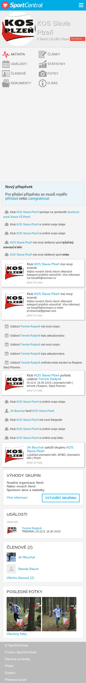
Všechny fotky (17, 634)
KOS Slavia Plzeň (28, 212)
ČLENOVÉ (18, 73)
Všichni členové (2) (20, 578)
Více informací (17, 497)
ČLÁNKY (53, 54)
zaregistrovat (38, 198)
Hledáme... (77, 38)
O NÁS (52, 83)
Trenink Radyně (30, 326)
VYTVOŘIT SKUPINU (60, 498)
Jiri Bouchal (17, 411)
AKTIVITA (18, 54)
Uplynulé (12, 522)
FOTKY (52, 73)
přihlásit (11, 198)
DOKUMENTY (21, 83)
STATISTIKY (56, 64)
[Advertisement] (43, 137)
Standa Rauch (28, 569)
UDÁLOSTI (19, 64)
